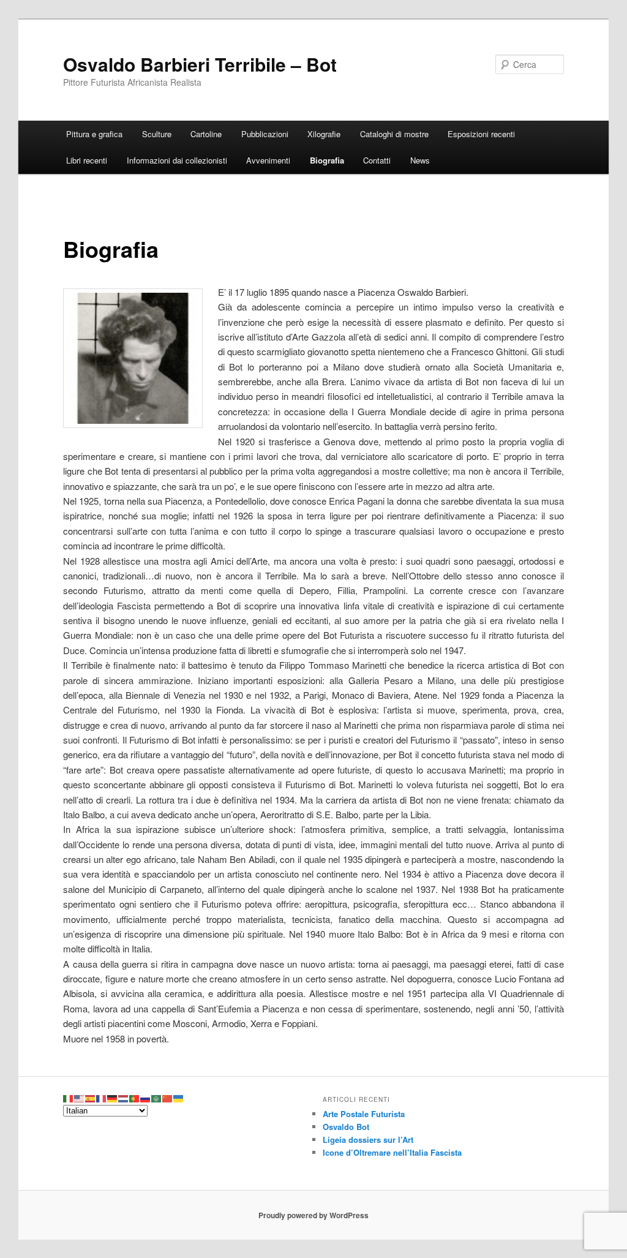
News (420, 160)
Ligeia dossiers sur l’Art (368, 1139)
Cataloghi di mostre (394, 134)
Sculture (156, 134)
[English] (79, 1097)
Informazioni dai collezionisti (177, 160)
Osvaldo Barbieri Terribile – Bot (200, 64)
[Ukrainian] (178, 1097)
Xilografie (323, 134)
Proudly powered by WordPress (313, 1215)
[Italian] (68, 1097)
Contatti (377, 160)
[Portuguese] (134, 1097)
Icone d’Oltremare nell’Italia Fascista (392, 1152)
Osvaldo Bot (346, 1126)
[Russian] (145, 1097)
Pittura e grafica (94, 134)
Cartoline (206, 134)
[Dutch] (123, 1097)
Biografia (327, 160)
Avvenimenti (268, 160)
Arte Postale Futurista (364, 1114)
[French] (101, 1097)
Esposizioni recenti (481, 134)
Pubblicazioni (264, 134)
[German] (112, 1097)
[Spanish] (90, 1097)
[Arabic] (156, 1097)
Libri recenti (86, 160)
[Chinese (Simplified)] (167, 1097)
